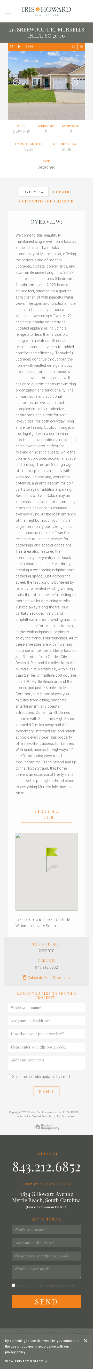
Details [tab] (61, 192)
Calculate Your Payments (49, 978)
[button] (46, 859)
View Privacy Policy (24, 1361)
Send (46, 1091)
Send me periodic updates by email (41, 1076)
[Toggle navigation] (8, 11)
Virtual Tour (46, 814)
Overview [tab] (34, 192)
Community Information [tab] (46, 201)
